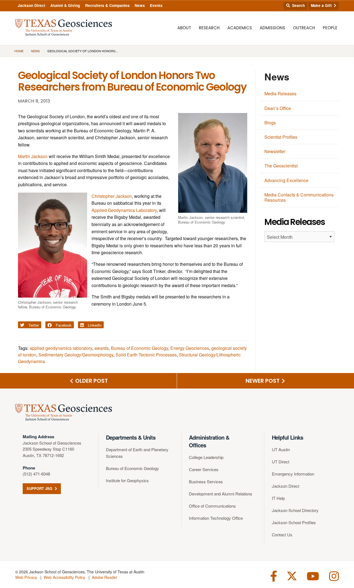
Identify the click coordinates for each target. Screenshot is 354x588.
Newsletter (274, 151)
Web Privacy (26, 577)
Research (209, 28)
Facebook (63, 325)
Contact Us (282, 534)
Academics (239, 28)
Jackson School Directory (295, 510)
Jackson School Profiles (294, 522)
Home (19, 51)
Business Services (206, 481)
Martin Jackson (33, 156)
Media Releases (280, 93)
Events (156, 5)
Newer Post (263, 381)
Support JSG (40, 488)
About (184, 28)
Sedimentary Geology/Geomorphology (75, 354)
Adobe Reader (104, 577)
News (140, 5)
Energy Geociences (189, 348)
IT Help (278, 498)
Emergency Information (293, 474)
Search (298, 5)
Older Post (91, 381)
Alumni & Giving (65, 5)
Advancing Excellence (286, 180)
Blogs (270, 122)
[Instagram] (334, 575)
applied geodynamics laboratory (61, 348)
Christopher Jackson (112, 196)
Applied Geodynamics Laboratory (124, 210)
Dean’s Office (277, 108)
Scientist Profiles (280, 137)
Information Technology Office (216, 518)
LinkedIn (94, 325)
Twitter (33, 325)
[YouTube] (313, 575)
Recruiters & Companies (107, 5)
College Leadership (206, 457)
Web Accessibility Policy (64, 577)
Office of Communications (212, 506)
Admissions (272, 28)
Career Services (203, 469)
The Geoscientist (281, 165)
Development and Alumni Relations (220, 494)
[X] (292, 575)
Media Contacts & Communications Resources (299, 197)
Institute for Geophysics (127, 480)
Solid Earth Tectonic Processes (146, 354)
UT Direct (280, 461)
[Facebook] (273, 575)
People (330, 28)
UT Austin (281, 449)
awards (101, 348)
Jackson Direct (31, 5)
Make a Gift (322, 5)
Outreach (304, 28)
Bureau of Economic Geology (139, 348)
